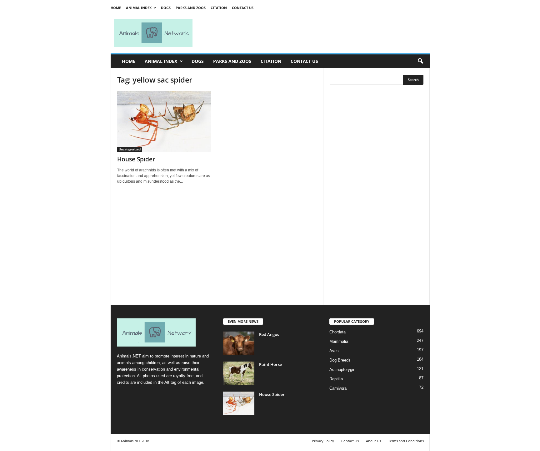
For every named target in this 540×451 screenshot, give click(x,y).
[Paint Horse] (238, 373)
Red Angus (269, 334)
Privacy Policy (323, 440)
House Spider (136, 159)
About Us (373, 440)
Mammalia (338, 341)
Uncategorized (130, 149)
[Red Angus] (238, 343)
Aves (334, 350)
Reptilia (336, 379)
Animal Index (139, 7)
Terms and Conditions (406, 440)
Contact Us (242, 7)
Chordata (337, 332)
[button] (420, 61)
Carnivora (338, 388)
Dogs (166, 7)
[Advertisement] (314, 33)
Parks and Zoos (191, 7)
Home (116, 7)
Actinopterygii (341, 369)
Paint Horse (270, 364)
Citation (219, 7)
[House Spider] (164, 121)
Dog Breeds (340, 360)
